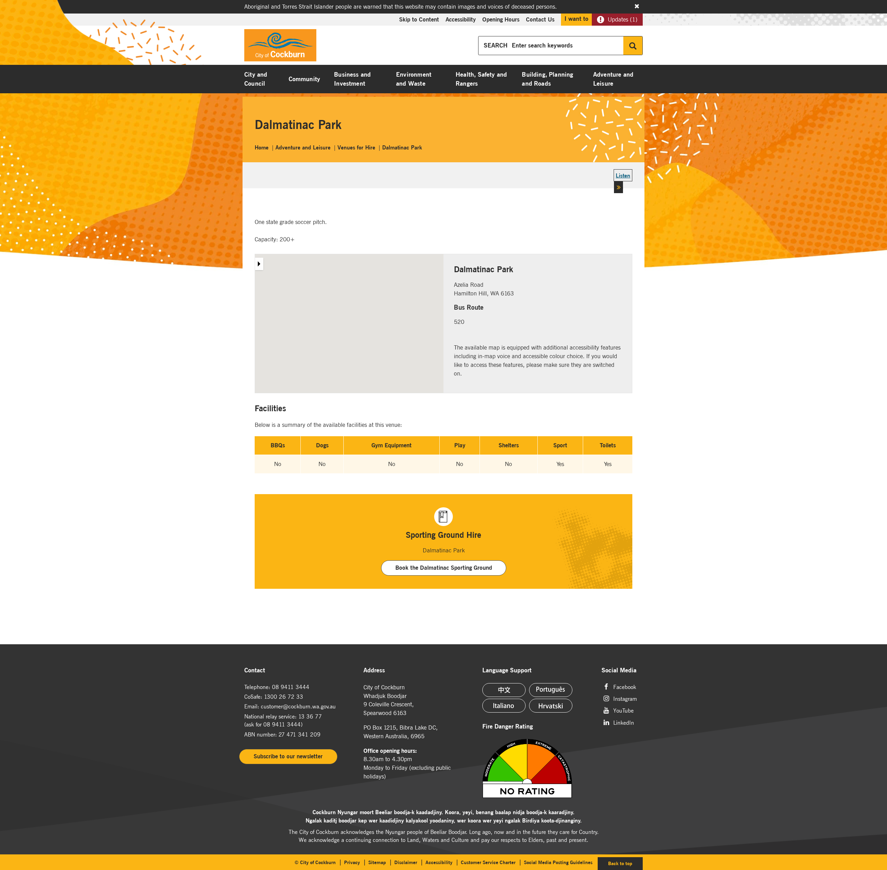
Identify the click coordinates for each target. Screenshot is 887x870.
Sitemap (377, 862)
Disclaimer (405, 862)
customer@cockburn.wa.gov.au (298, 706)
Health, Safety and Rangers (481, 79)
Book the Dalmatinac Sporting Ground (443, 567)
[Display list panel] (259, 264)
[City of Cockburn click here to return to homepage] (280, 47)
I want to (576, 19)
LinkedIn (623, 722)
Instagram (625, 698)
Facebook (624, 686)
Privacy (352, 862)
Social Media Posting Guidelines (558, 862)
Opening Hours (500, 19)
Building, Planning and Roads (547, 79)
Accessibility (461, 19)
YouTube (623, 710)
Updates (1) (623, 19)
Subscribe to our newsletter (288, 756)
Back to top (625, 863)
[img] (535, 768)
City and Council (255, 79)
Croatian (550, 706)
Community (304, 79)
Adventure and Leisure (613, 79)
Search (632, 45)
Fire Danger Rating (507, 726)
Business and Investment (352, 79)
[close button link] (636, 6)
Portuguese (550, 690)
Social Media (618, 670)
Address (374, 670)
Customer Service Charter (488, 862)
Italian (504, 706)
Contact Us (540, 19)
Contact (254, 670)
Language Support (507, 670)
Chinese (504, 690)
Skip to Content (419, 19)
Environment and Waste (413, 79)
